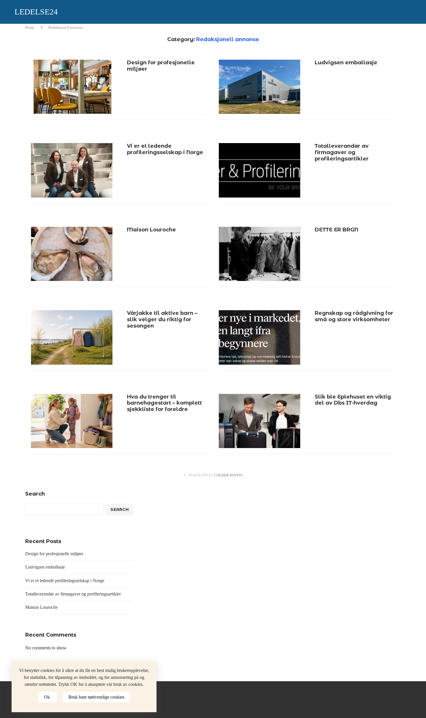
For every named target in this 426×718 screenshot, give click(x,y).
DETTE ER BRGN (336, 229)
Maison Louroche (151, 229)
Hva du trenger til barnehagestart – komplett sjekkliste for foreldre (164, 403)
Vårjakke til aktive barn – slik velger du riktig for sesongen (162, 319)
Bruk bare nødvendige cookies (96, 697)
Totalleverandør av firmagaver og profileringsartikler (342, 152)
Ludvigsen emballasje (346, 62)
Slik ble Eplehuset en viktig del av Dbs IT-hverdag (353, 400)
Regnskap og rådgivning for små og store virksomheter (354, 316)
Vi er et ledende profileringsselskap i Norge (165, 149)
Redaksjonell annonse (65, 27)
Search (35, 494)
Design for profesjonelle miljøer (161, 65)
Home (30, 27)
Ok (47, 697)
